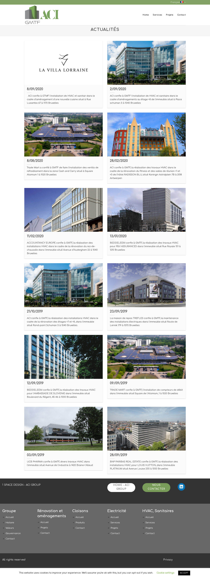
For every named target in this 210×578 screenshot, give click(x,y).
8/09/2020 (35, 89)
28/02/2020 (119, 161)
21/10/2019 (35, 311)
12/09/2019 (35, 383)
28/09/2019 (118, 455)
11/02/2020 (35, 236)
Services (157, 15)
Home (146, 15)
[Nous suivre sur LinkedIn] (181, 487)
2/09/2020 (118, 89)
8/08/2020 (35, 161)
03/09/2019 (35, 455)
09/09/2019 (118, 383)
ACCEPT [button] (184, 573)
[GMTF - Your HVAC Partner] (43, 15)
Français (175, 2)
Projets (169, 15)
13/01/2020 (118, 236)
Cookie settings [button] (165, 573)
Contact (181, 15)
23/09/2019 (118, 311)
